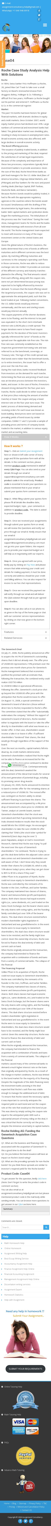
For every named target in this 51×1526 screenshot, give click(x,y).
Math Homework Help (14, 1243)
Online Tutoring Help (13, 1386)
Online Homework (12, 1248)
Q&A (20, 1204)
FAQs (6, 1442)
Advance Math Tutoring (14, 1470)
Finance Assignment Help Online (19, 1269)
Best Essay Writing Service (16, 1258)
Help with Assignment (14, 1299)
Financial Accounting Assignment (19, 1274)
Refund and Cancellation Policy (31, 1507)
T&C (45, 1503)
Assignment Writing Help (15, 1253)
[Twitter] (39, 15)
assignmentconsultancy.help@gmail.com (21, 6)
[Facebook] (39, 11)
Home (7, 1503)
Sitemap (22, 1503)
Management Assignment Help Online (21, 1279)
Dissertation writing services (17, 1284)
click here (42, 1178)
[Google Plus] (39, 19)
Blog (14, 1503)
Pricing (12, 1507)
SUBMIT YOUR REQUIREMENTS (25, 1368)
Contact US (27, 1510)
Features (9, 632)
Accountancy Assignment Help (18, 1263)
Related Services (13, 638)
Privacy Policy (35, 1503)
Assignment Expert (13, 1289)
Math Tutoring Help (12, 1414)
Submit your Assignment (31, 451)
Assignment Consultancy (32, 1517)
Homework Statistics (13, 1294)
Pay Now (31, 564)
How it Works (11, 436)
